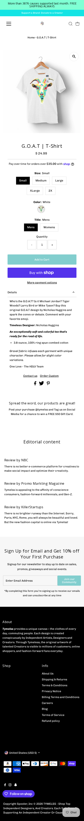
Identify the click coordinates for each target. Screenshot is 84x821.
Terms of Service (53, 715)
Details (12, 292)
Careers (47, 703)
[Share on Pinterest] (48, 384)
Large (59, 180)
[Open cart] (77, 24)
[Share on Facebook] (35, 384)
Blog (45, 708)
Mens (31, 227)
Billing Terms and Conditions (60, 697)
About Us (47, 673)
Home (31, 37)
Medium (40, 180)
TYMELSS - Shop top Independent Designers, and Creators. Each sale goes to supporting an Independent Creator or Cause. (40, 808)
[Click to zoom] (73, 56)
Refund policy (51, 720)
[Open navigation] (12, 24)
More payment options (42, 282)
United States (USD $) (23, 752)
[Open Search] (70, 24)
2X (50, 190)
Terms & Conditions (54, 685)
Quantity (42, 236)
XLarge (35, 190)
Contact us (30, 376)
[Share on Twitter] (42, 384)
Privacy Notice (51, 691)
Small (23, 180)
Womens (49, 227)
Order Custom (49, 376)
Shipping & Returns (54, 679)
